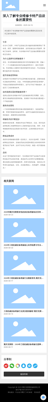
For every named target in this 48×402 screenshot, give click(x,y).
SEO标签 (29, 392)
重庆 (23, 392)
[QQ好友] (23, 365)
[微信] (12, 365)
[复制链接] (35, 365)
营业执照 (37, 392)
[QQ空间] (29, 365)
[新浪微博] (6, 365)
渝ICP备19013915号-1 (24, 390)
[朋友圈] (17, 365)
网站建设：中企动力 (14, 392)
